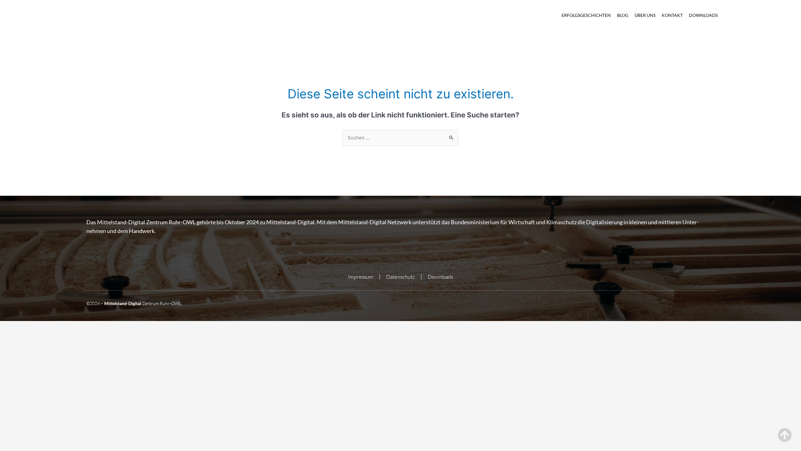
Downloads (703, 15)
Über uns (645, 15)
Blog (622, 15)
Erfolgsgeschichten (586, 15)
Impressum (360, 276)
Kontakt (672, 15)
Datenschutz (400, 276)
